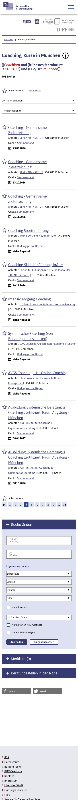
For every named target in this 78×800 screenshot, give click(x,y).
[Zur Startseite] (18, 6)
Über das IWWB (13, 785)
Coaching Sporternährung (28, 230)
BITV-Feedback (13, 771)
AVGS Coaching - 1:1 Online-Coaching (38, 373)
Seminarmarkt (25, 142)
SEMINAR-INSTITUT (31, 137)
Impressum (10, 780)
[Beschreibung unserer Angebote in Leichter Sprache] (37, 21)
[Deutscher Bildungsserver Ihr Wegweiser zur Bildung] (58, 21)
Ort (11, 552)
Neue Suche (35, 90)
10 (59, 504)
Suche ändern (22, 525)
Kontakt (9, 776)
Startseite (8, 39)
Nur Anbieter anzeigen (23, 632)
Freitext (12, 539)
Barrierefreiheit (13, 766)
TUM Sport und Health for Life (38, 235)
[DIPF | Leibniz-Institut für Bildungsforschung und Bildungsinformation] (65, 29)
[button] (71, 7)
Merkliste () (21, 659)
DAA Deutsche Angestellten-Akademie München (48, 343)
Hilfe (7, 794)
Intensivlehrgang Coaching (29, 299)
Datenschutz (11, 761)
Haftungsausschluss (15, 790)
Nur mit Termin (19, 607)
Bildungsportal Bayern (30, 246)
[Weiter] (64, 504)
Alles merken (16, 498)
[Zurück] (4, 504)
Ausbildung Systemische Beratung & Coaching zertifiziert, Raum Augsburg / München (38, 412)
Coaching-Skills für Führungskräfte (35, 265)
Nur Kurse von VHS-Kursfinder (27, 625)
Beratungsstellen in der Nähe (34, 673)
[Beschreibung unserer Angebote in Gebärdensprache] (27, 21)
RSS (6, 757)
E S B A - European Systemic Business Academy (47, 304)
